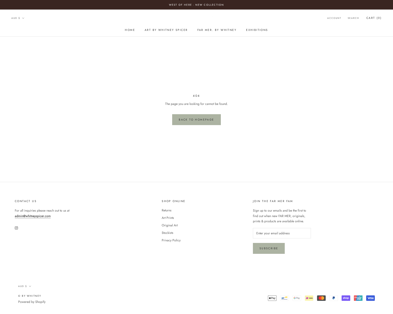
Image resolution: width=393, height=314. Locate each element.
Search (353, 18)
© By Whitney (29, 296)
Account (334, 18)
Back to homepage (196, 120)
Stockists (167, 232)
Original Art (170, 225)
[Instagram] (16, 227)
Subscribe (268, 248)
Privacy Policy (171, 240)
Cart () (374, 18)
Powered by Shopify (31, 301)
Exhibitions (257, 30)
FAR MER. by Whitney (217, 30)
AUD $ (15, 18)
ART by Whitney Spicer (166, 30)
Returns (166, 210)
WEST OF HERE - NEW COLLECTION (196, 5)
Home (130, 30)
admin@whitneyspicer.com (33, 216)
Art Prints (168, 217)
